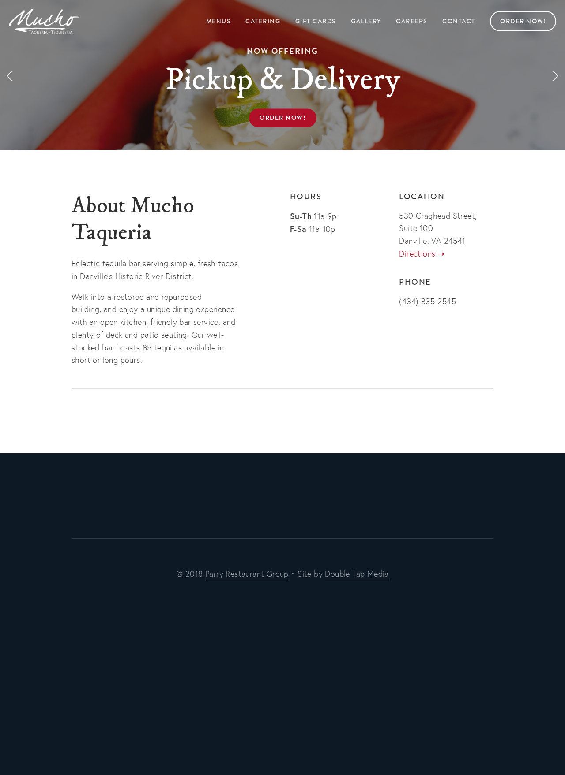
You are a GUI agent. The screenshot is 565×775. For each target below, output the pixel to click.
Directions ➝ (421, 254)
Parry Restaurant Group (247, 574)
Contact (458, 21)
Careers (412, 21)
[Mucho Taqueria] (253, 499)
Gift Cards (315, 21)
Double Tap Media (356, 574)
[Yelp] (292, 499)
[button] (9, 75)
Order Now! (523, 21)
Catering (262, 21)
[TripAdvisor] (311, 499)
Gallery (366, 21)
